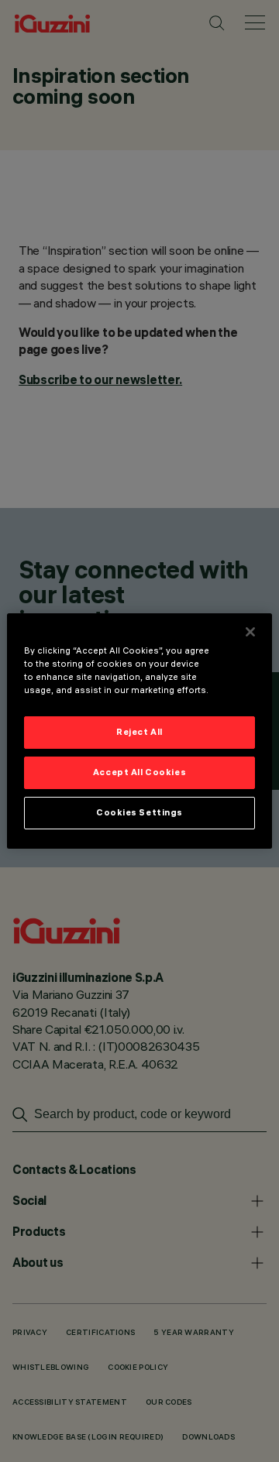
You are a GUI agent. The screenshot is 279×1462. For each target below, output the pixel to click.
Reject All (139, 731)
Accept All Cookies (139, 772)
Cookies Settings (139, 812)
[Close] (250, 632)
